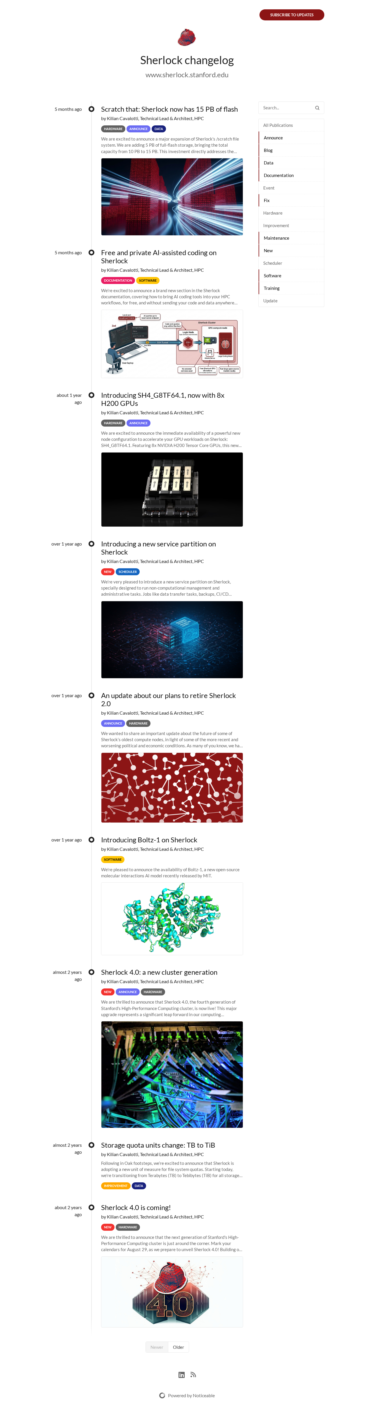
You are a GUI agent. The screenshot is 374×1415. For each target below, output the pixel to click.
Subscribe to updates (292, 15)
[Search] (317, 108)
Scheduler (272, 263)
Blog (268, 150)
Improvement (276, 225)
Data (268, 162)
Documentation (279, 175)
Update (270, 300)
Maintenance (276, 238)
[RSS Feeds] (193, 1374)
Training (272, 288)
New (268, 250)
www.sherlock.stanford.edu (187, 74)
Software (272, 275)
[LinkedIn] (185, 1374)
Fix (267, 200)
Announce (273, 137)
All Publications (278, 125)
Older (178, 1347)
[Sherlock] (187, 38)
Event (269, 187)
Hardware (273, 212)
